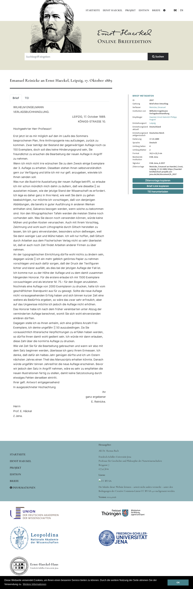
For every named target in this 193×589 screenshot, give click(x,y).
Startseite (93, 10)
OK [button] (178, 582)
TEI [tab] (27, 98)
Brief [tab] (16, 98)
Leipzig (152, 123)
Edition (144, 10)
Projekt (130, 10)
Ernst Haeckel (112, 10)
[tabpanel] (59, 262)
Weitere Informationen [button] (34, 584)
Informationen (23, 487)
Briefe (156, 10)
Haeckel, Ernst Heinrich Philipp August (163, 118)
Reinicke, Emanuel (157, 107)
